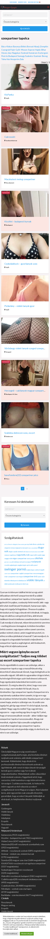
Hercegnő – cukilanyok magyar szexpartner (25, 390)
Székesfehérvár (11, 140)
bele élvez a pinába (35, 544)
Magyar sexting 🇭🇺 (34, 2)
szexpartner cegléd (16, 573)
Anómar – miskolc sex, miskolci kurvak (17, 854)
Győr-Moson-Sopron (25, 49)
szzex (39, 577)
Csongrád (5, 49)
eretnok (20, 552)
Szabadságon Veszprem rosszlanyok (17, 870)
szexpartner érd (30, 576)
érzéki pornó (18, 584)
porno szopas (26, 562)
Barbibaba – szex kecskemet (13, 895)
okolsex (39, 558)
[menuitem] (13, 2)
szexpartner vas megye (15, 577)
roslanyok (36, 561)
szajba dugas (30, 570)
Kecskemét (10, 183)
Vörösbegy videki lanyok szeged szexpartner (26, 348)
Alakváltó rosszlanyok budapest (15, 876)
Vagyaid (4, 827)
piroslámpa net (17, 562)
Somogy (21, 56)
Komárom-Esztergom (38, 53)
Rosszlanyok (6, 824)
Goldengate (6, 808)
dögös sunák (13, 552)
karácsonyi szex (35, 551)
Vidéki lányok (7, 811)
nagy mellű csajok (35, 555)
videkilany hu (22, 580)
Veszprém (14, 59)
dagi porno (18, 548)
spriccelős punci (32, 565)
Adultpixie (5, 818)
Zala (22, 59)
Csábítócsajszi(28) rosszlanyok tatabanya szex (21, 879)
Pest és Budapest (9, 56)
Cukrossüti (9, 137)
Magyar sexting (8, 905)
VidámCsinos (7, 841)
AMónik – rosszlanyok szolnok (14, 851)
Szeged (8, 352)
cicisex (13, 548)
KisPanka (9, 94)
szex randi (13, 2)
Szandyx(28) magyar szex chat (14, 860)
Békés (23, 46)
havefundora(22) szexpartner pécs (21, 475)
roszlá (6, 565)
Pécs (7, 479)
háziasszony (6, 835)
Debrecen (9, 436)
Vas (8, 59)
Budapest (9, 225)
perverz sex (7, 562)
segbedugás (13, 565)
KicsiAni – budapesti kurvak (17, 221)
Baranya (16, 46)
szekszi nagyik (39, 570)
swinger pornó (15, 569)
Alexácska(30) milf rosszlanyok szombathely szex (22, 844)
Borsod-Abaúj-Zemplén (37, 46)
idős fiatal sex (27, 551)
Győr (7, 98)
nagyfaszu (13, 555)
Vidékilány (5, 815)
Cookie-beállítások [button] (10, 934)
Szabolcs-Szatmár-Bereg (36, 56)
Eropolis (4, 821)
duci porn (25, 548)
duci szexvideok (33, 548)
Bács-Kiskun (7, 46)
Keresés (26, 29)
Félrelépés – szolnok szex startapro (16, 889)
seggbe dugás (21, 565)
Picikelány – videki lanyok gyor (19, 306)
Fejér (12, 49)
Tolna (3, 59)
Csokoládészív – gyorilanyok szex (20, 263)
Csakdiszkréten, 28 (9, 885)
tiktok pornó (14, 580)
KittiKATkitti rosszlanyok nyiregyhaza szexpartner (23, 863)
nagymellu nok (23, 554)
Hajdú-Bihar (40, 49)
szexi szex (7, 573)
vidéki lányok (35, 580)
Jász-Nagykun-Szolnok (18, 53)
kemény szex (22, 2)
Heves (4, 53)
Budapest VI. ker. (12, 394)
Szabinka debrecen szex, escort (19, 433)
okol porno (31, 558)
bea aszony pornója (23, 544)
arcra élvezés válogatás (11, 544)
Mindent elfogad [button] (26, 934)
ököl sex (25, 584)
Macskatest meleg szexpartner (19, 179)
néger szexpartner (19, 558)
